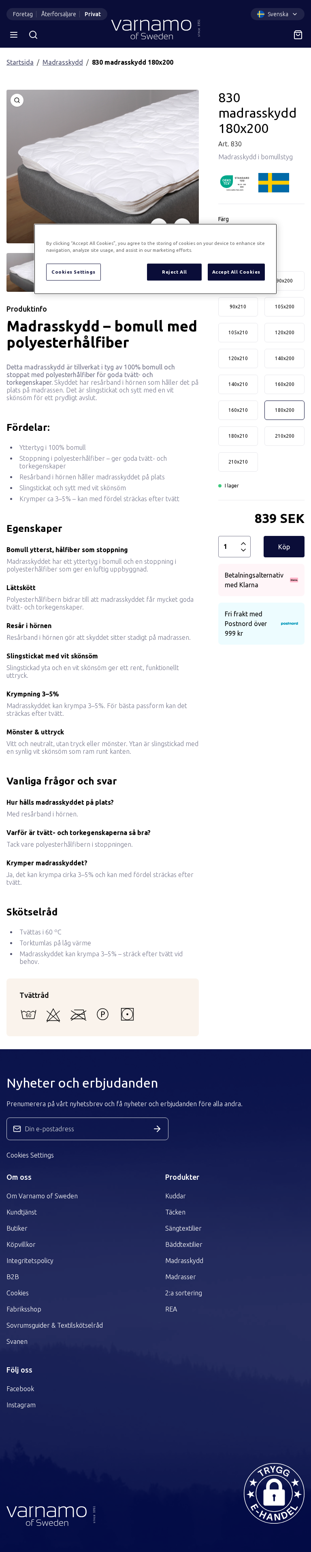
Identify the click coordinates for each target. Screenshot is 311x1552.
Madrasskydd (63, 62)
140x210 (238, 384)
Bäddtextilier (183, 1244)
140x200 (284, 358)
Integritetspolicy (29, 1260)
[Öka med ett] (243, 543)
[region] (155, 259)
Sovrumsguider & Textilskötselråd (54, 1325)
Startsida (20, 62)
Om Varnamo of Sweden (42, 1196)
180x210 (238, 436)
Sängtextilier (183, 1228)
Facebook (20, 1388)
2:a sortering (183, 1293)
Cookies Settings (30, 1155)
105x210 (238, 332)
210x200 (284, 436)
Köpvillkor (21, 1244)
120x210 (238, 358)
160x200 (284, 384)
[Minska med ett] (243, 550)
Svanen (17, 1341)
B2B (12, 1276)
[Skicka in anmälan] (157, 1129)
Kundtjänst (21, 1212)
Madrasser (180, 1276)
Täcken (175, 1212)
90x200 (284, 280)
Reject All (174, 271)
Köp (284, 546)
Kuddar (175, 1196)
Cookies (17, 1293)
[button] (274, 1493)
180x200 (284, 410)
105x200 (284, 306)
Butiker (17, 1228)
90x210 (238, 306)
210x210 (238, 461)
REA (171, 1309)
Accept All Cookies (236, 271)
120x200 (284, 332)
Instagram (21, 1405)
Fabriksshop (23, 1309)
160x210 (238, 410)
